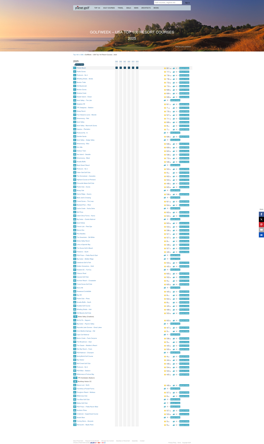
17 (74, 125)
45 (74, 226)
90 (74, 389)
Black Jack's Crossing (84, 198)
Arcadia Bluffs (81, 162)
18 (74, 129)
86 (74, 374)
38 (74, 201)
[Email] (261, 229)
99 (74, 421)
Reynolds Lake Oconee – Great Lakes (89, 327)
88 (75, 381)
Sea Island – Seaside (84, 154)
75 (74, 335)
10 (74, 100)
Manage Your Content (107, 441)
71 (74, 320)
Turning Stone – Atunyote (85, 421)
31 (74, 176)
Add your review (184, 68)
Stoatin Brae (81, 417)
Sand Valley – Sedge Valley (85, 140)
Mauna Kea (80, 230)
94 (74, 403)
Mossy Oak (80, 190)
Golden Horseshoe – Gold (85, 266)
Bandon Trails (81, 82)
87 (75, 378)
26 (74, 158)
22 (74, 144)
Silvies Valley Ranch (83, 241)
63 (74, 291)
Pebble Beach (81, 68)
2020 (129, 61)
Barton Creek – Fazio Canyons (87, 338)
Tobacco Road (81, 273)
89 (74, 385)
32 (74, 180)
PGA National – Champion (85, 353)
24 (74, 151)
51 (74, 248)
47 (74, 234)
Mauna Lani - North (83, 385)
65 (74, 298)
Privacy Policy (172, 442)
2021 (125, 61)
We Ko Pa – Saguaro (83, 320)
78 (74, 345)
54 (74, 259)
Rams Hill (80, 288)
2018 (137, 61)
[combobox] (168, 2)
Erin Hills (79, 147)
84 (74, 367)
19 (74, 133)
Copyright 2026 (186, 442)
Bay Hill (79, 295)
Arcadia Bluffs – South (84, 302)
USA (81, 55)
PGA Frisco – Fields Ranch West (87, 407)
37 (74, 198)
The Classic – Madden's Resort (87, 345)
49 (74, 241)
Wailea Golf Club (82, 403)
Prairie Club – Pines (83, 298)
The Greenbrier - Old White (86, 237)
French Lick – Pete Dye (84, 226)
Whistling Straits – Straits (85, 79)
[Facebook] (261, 214)
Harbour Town (81, 151)
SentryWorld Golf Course (85, 356)
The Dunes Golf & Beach (85, 248)
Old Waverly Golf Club (84, 313)
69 (74, 313)
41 (74, 212)
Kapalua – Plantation (83, 129)
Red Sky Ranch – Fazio (84, 349)
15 (74, 118)
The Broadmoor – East (84, 342)
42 (74, 216)
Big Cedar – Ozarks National (86, 219)
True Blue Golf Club (83, 399)
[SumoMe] (261, 234)
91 (74, 392)
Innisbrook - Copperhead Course (87, 414)
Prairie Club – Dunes (83, 187)
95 (74, 407)
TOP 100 (97, 8)
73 (74, 327)
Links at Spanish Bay (83, 244)
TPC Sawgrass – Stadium (85, 107)
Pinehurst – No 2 (82, 75)
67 (74, 306)
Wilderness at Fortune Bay (85, 374)
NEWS (136, 8)
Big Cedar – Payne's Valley (85, 324)
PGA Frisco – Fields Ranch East (87, 255)
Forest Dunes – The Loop (85, 201)
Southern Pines (82, 410)
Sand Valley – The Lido (84, 100)
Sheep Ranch (81, 111)
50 (74, 244)
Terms (179, 442)
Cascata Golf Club (83, 277)
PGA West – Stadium (83, 371)
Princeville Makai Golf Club (85, 183)
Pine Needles (81, 234)
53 (74, 255)
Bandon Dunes (81, 89)
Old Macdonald (82, 86)
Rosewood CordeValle (84, 291)
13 (74, 111)
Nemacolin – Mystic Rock (85, 425)
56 (74, 266)
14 (74, 115)
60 (74, 280)
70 (75, 316)
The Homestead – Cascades (86, 176)
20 (74, 136)
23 (74, 147)
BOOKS (156, 8)
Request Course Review (92, 441)
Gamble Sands (81, 136)
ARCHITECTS (146, 8)
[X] (261, 219)
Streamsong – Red (83, 118)
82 (74, 360)
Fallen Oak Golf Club (83, 172)
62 (74, 288)
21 (74, 140)
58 (74, 273)
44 (74, 223)
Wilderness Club (82, 396)
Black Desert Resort (83, 165)
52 (74, 252)
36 (74, 194)
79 (74, 349)
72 (74, 324)
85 (74, 371)
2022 (120, 61)
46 (74, 230)
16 (74, 122)
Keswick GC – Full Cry (84, 270)
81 (74, 356)
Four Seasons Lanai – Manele (86, 115)
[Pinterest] (261, 224)
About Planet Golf (78, 441)
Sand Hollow (81, 223)
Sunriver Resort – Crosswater (86, 280)
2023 (116, 61)
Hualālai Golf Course (83, 306)
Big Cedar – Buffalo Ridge (85, 259)
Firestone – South (82, 252)
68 (74, 309)
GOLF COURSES (109, 8)
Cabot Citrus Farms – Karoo (86, 216)
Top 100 (76, 55)
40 (74, 208)
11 (74, 104)
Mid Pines (80, 212)
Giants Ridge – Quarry (84, 194)
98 (74, 417)
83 (74, 363)
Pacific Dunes (81, 71)
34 (74, 187)
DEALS (128, 8)
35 (74, 190)
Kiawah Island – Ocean (84, 97)
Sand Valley (80, 122)
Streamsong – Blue (83, 144)
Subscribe (135, 441)
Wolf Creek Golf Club (83, 363)
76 (74, 338)
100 (75, 425)
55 (74, 262)
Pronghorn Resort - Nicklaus (86, 392)
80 (74, 353)
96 (74, 410)
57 (74, 270)
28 (74, 165)
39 (74, 205)
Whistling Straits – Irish (84, 309)
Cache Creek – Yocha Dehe (86, 208)
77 (74, 342)
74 (74, 331)
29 (74, 169)
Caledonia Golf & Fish (84, 262)
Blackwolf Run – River (84, 205)
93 (74, 399)
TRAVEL (120, 8)
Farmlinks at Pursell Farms (85, 389)
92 (74, 396)
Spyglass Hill (81, 104)
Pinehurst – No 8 (82, 367)
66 (74, 302)
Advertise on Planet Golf (123, 441)
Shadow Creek (81, 93)
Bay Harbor (80, 360)
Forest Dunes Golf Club (84, 284)
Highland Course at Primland (86, 180)
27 (74, 162)
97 (74, 414)
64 (74, 295)
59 (74, 277)
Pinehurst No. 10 (82, 133)
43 (74, 219)
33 (74, 183)
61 (74, 284)
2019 (133, 61)
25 (74, 154)
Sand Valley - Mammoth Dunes (87, 125)
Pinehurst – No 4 (82, 169)
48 (74, 237)
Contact (142, 441)
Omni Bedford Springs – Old (86, 331)
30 (74, 172)
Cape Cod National (83, 335)
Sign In (187, 3)
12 (74, 107)
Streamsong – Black (83, 158)
